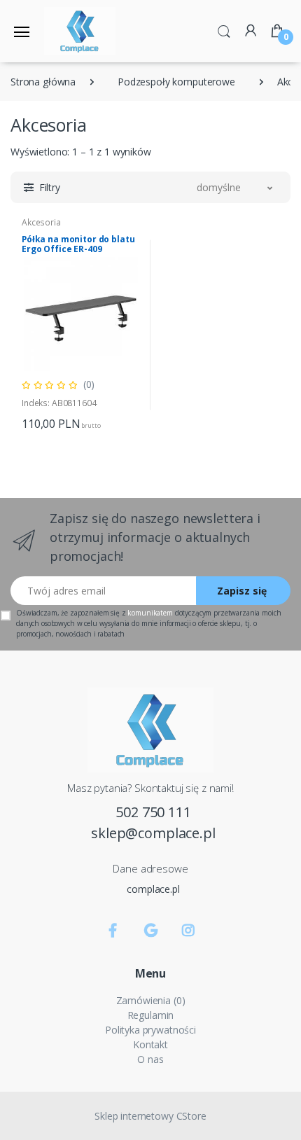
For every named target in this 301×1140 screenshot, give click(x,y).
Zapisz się (242, 590)
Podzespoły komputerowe (176, 81)
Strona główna (43, 81)
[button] (224, 30)
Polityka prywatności (150, 1029)
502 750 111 (152, 811)
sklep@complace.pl (153, 832)
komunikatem (149, 613)
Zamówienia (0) (151, 1000)
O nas (150, 1059)
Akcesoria (41, 222)
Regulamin (150, 1015)
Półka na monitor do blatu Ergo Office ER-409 (78, 244)
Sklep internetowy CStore (150, 1115)
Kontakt (150, 1044)
